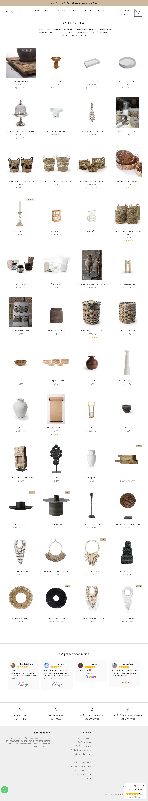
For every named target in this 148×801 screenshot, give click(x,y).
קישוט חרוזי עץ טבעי (92, 571)
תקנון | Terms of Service (82, 774)
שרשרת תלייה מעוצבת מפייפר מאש (92, 131)
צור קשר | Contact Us (83, 758)
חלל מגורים (86, 10)
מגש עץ (127, 477)
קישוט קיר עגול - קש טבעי (20, 618)
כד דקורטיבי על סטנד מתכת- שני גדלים (91, 284)
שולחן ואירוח (115, 10)
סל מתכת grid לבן (56, 284)
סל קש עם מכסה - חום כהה (56, 331)
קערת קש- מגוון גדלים (56, 381)
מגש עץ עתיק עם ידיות (20, 81)
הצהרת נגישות (86, 778)
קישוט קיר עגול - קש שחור (56, 618)
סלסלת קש (21, 381)
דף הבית (83, 35)
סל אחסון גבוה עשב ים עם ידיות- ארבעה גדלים (127, 232)
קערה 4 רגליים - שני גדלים (56, 131)
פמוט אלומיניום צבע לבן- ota (127, 381)
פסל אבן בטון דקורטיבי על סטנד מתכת (20, 477)
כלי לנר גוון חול (56, 231)
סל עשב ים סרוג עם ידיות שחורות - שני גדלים (21, 182)
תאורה (73, 10)
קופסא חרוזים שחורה (127, 571)
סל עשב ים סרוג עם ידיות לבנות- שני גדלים (56, 181)
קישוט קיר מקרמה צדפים (20, 571)
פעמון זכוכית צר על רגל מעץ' (127, 131)
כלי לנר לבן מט (92, 231)
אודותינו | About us (84, 738)
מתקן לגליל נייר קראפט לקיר (56, 427)
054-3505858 (56, 719)
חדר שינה (100, 10)
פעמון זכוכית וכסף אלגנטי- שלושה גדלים (21, 131)
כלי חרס (127, 427)
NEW (127, 10)
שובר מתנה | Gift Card (83, 746)
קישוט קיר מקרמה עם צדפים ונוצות (92, 618)
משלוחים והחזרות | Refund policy (79, 766)
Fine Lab (125, 14)
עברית (21, 13)
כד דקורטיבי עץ (92, 381)
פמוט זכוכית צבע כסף (20, 231)
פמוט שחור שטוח (20, 524)
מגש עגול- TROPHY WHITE (127, 81)
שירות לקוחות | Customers (81, 762)
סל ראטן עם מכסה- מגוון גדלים (91, 331)
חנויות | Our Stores (84, 742)
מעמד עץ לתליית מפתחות (20, 331)
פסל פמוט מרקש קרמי (127, 284)
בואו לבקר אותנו (20, 719)
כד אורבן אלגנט (91, 477)
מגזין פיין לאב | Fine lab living (81, 750)
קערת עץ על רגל (56, 81)
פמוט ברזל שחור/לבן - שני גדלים (92, 524)
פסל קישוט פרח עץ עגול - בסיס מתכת (127, 524)
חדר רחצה (61, 10)
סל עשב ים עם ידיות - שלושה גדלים (92, 181)
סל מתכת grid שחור (20, 284)
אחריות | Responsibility (83, 770)
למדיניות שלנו (126, 719)
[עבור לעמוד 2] (80, 629)
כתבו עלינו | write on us (82, 754)
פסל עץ (56, 477)
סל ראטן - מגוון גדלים (127, 331)
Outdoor (48, 10)
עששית (91, 427)
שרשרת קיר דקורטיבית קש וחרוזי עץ (56, 571)
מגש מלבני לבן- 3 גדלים (92, 81)
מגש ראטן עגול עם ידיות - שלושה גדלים (127, 181)
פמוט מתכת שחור (56, 524)
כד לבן (20, 427)
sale (37, 10)
